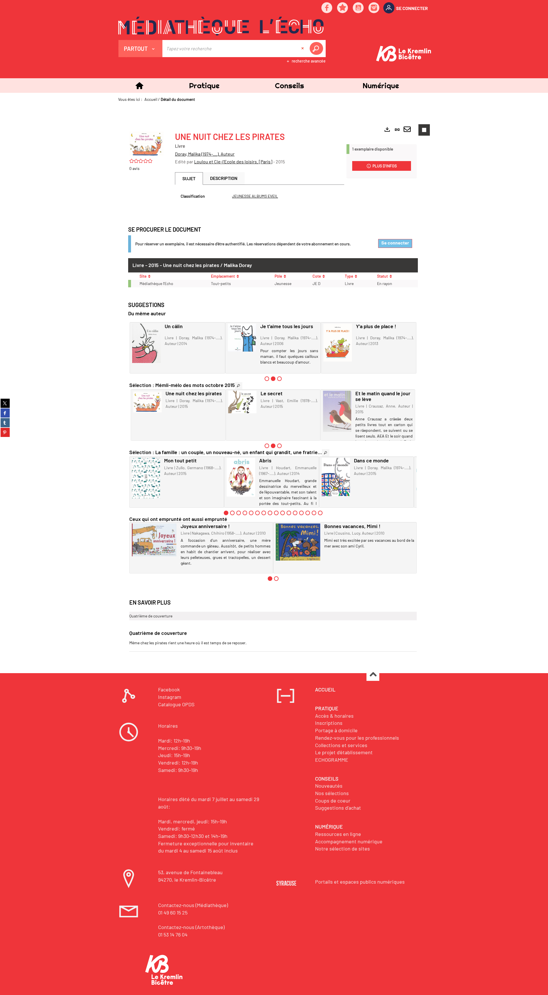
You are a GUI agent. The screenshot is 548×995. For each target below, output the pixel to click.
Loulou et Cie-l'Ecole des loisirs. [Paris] (233, 161)
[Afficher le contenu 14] (307, 513)
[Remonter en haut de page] (372, 675)
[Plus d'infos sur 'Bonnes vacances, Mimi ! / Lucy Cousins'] (298, 542)
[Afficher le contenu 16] (320, 513)
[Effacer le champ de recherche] (303, 48)
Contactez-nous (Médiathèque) (193, 905)
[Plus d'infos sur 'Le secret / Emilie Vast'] (242, 402)
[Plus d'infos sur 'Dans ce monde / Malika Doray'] (336, 477)
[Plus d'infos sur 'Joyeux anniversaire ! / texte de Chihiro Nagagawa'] (154, 539)
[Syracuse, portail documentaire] (221, 26)
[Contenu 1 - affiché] (226, 513)
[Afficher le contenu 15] (314, 513)
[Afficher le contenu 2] (232, 513)
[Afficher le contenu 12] (295, 513)
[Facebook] (327, 8)
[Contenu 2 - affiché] (273, 378)
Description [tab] (223, 178)
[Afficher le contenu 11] (289, 513)
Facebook (169, 689)
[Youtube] (358, 8)
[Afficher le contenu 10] (282, 513)
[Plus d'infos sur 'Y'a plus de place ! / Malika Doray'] (337, 343)
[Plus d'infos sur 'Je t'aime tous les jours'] (242, 338)
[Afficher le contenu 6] (257, 513)
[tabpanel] (260, 196)
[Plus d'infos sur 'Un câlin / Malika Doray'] (146, 343)
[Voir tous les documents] (238, 385)
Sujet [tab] (189, 178)
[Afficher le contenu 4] (245, 513)
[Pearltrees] (342, 8)
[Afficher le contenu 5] (251, 513)
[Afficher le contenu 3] (279, 378)
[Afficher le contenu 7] (263, 513)
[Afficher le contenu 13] (301, 513)
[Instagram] (374, 8)
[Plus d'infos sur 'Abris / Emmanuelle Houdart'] (240, 477)
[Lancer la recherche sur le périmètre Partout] (317, 48)
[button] (204, 85)
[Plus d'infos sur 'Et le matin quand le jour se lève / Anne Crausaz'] (337, 411)
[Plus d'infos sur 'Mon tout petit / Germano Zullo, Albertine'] (146, 478)
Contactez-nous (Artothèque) (191, 927)
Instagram (169, 697)
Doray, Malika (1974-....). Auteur (205, 154)
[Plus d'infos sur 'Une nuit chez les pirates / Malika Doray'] (147, 402)
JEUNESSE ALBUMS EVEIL (255, 196)
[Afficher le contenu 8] (270, 513)
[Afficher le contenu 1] (267, 378)
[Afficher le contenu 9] (276, 513)
